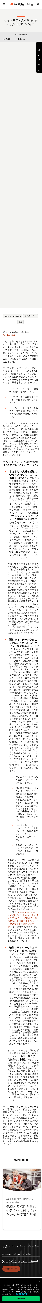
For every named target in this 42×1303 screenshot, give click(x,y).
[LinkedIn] (39, 55)
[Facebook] (39, 45)
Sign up (9, 1268)
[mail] (39, 65)
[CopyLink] (39, 70)
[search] (37, 4)
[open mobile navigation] (4, 4)
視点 (20, 322)
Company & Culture (13, 316)
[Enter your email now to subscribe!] (21, 1256)
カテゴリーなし (30, 316)
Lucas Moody (22, 34)
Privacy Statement (27, 1263)
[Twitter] (39, 50)
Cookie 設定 (21, 1299)
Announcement (13, 1198)
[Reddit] (39, 60)
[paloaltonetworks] (17, 4)
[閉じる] (39, 1281)
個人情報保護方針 (22, 1294)
